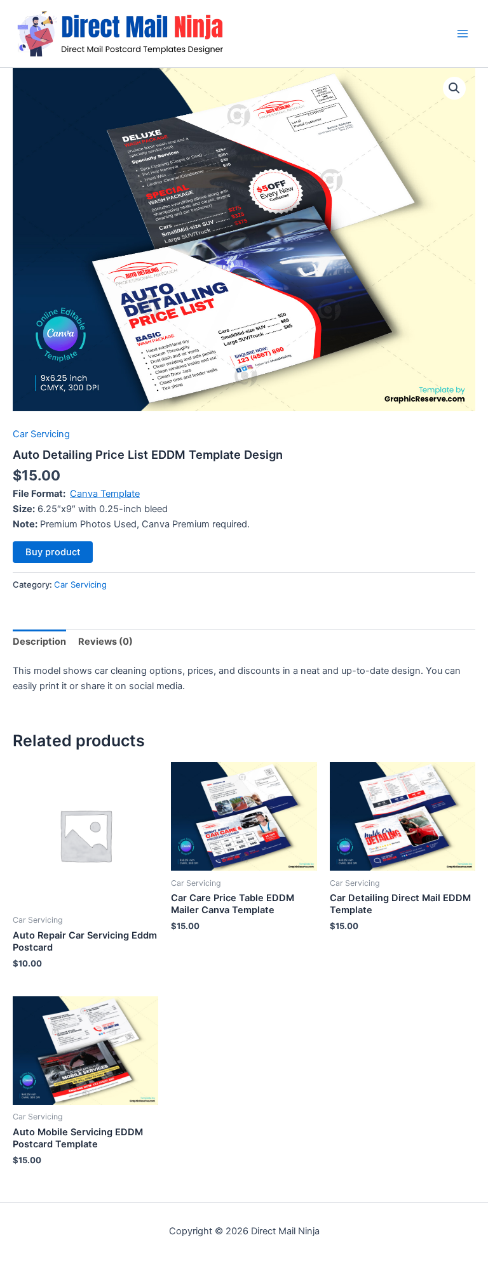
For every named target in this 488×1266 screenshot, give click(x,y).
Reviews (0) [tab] (105, 641)
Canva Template (105, 493)
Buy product (52, 552)
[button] (454, 88)
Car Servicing (41, 434)
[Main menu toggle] (462, 33)
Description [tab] (39, 641)
